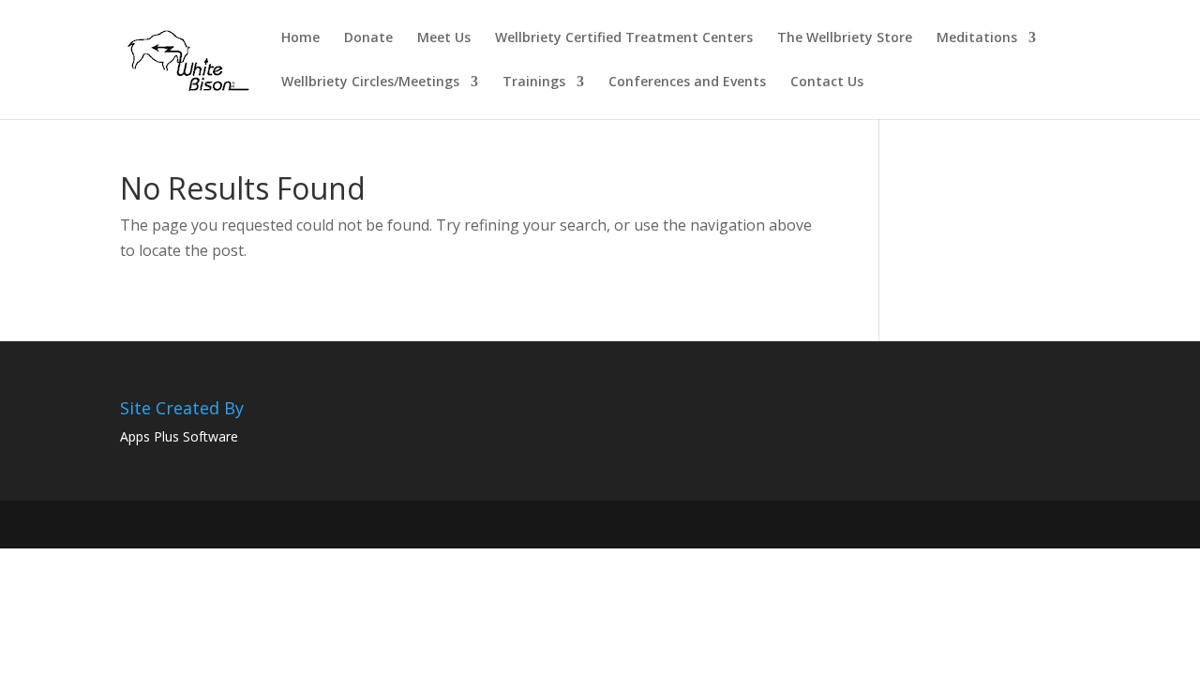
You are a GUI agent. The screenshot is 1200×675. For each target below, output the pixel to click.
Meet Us (444, 38)
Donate (368, 38)
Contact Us (826, 82)
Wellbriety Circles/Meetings (370, 82)
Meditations (977, 38)
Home (300, 38)
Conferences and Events (687, 82)
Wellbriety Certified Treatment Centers (624, 38)
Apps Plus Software (179, 436)
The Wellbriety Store (844, 38)
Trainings (533, 82)
